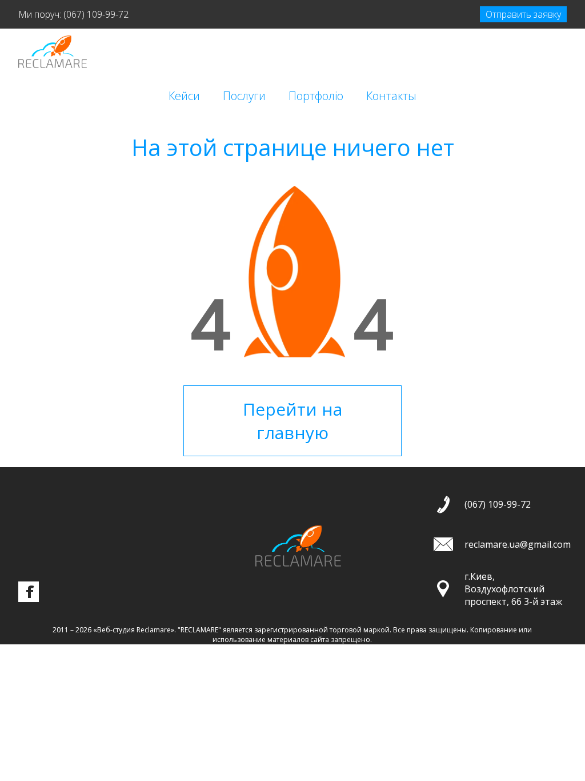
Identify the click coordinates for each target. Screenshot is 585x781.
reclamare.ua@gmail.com (517, 544)
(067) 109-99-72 (96, 14)
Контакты (391, 95)
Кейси (184, 95)
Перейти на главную (292, 420)
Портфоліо (316, 95)
